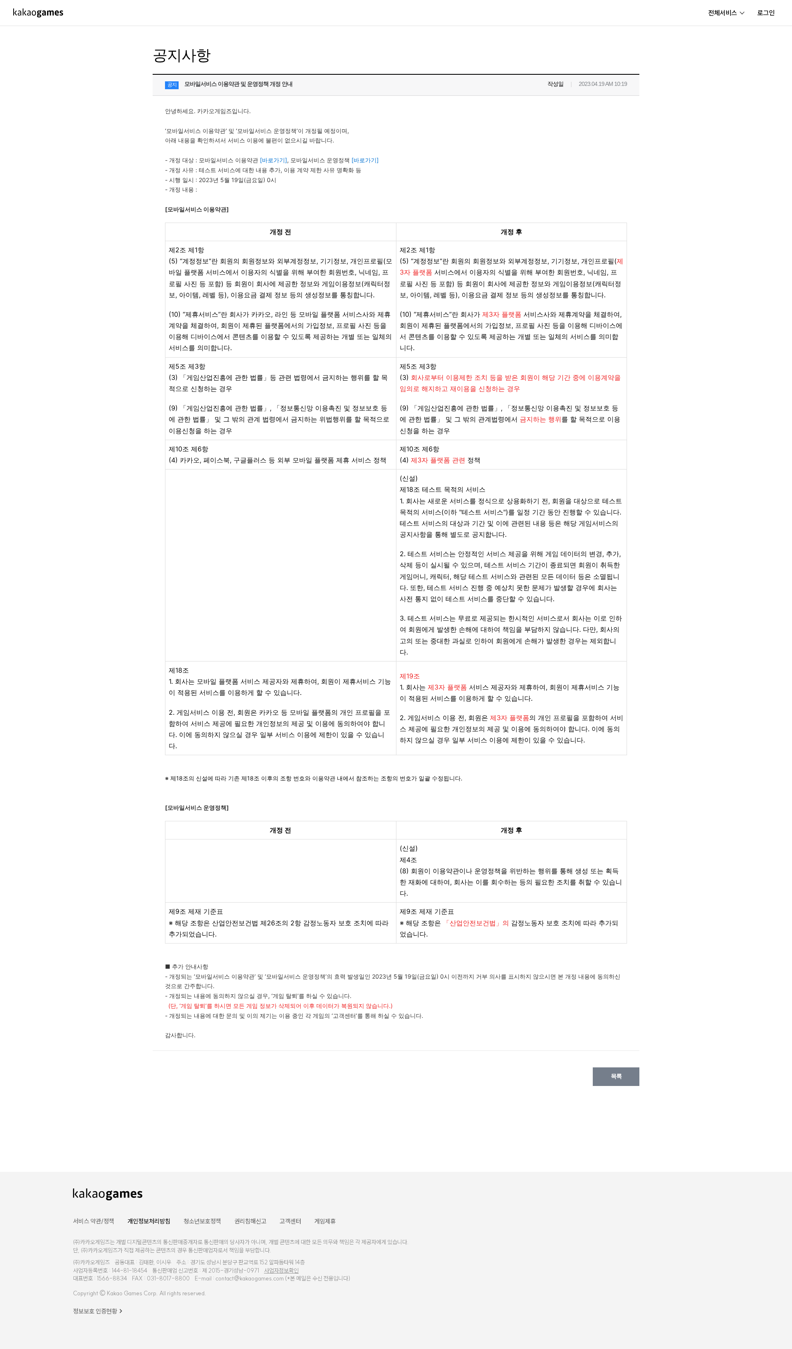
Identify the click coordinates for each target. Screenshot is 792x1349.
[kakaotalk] (714, 1193)
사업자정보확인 (281, 1270)
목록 (616, 1076)
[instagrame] (693, 1193)
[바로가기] (273, 160)
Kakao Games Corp (131, 1293)
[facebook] (650, 1193)
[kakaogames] (38, 13)
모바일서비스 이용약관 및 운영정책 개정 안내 (238, 84)
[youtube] (670, 1193)
